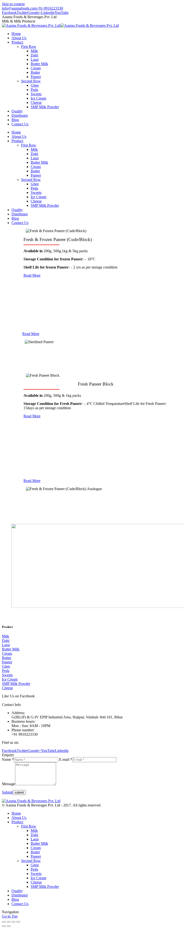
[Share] (9, 922)
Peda (5, 671)
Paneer (7, 662)
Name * (8, 759)
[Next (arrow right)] (9, 926)
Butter (6, 658)
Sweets (7, 675)
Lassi (6, 645)
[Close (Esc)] (4, 922)
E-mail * (65, 759)
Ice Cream (9, 679)
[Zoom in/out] (18, 922)
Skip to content (13, 4)
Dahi (5, 640)
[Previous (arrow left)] (4, 926)
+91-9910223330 (50, 8)
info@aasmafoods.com (19, 8)
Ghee (6, 666)
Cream (7, 653)
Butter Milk (10, 649)
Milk (5, 636)
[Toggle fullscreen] (13, 922)
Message (8, 784)
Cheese (7, 688)
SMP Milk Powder (16, 684)
